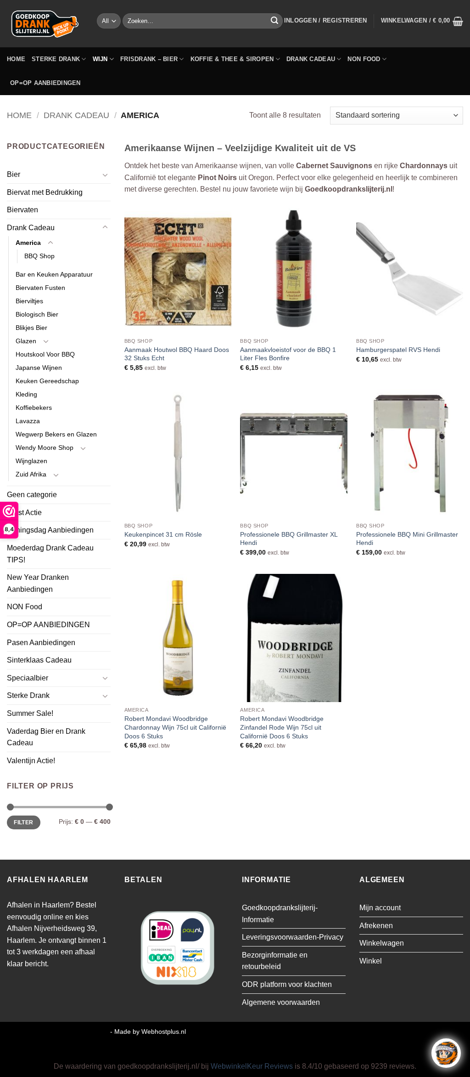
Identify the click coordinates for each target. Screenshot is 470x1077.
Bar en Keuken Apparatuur (54, 274)
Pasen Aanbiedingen (41, 642)
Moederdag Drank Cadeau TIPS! (50, 554)
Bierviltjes (29, 301)
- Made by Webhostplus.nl (148, 1031)
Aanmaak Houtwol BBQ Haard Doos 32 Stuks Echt (176, 354)
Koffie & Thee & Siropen (232, 59)
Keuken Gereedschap (47, 381)
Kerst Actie (24, 512)
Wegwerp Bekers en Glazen (56, 434)
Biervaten (22, 210)
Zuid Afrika (31, 474)
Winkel (370, 961)
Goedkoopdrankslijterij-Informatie (280, 914)
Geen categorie (32, 495)
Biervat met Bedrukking (45, 192)
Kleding (26, 394)
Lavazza (28, 421)
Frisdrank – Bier (149, 59)
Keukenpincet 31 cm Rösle (163, 534)
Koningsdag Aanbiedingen (50, 530)
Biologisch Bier (37, 314)
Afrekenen (376, 926)
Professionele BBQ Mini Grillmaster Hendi (407, 539)
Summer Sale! (30, 713)
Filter (23, 822)
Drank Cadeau (310, 59)
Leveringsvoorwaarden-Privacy (292, 937)
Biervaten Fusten (40, 287)
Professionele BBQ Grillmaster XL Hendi (288, 539)
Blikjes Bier (31, 327)
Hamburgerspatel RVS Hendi (398, 349)
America (28, 242)
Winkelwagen (381, 943)
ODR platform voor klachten (287, 984)
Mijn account (380, 908)
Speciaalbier (27, 678)
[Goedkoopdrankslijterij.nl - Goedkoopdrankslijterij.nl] (45, 24)
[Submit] (274, 21)
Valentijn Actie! (31, 761)
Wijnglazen (31, 461)
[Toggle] (105, 174)
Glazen (26, 341)
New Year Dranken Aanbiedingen (38, 583)
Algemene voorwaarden (281, 1002)
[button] (325, 20)
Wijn (100, 59)
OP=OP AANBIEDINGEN (45, 82)
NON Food (363, 59)
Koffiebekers (34, 407)
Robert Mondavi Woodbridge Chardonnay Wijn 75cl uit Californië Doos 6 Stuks (175, 727)
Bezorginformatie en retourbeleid (275, 961)
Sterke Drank (56, 59)
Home (16, 59)
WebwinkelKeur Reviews (252, 1066)
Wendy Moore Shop (44, 447)
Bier (13, 174)
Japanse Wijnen (39, 367)
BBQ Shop (39, 256)
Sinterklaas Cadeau (39, 660)
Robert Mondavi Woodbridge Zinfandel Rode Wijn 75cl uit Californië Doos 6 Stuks (282, 727)
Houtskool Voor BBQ (45, 354)
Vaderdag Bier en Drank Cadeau (46, 737)
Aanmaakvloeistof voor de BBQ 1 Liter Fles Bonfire (288, 354)
